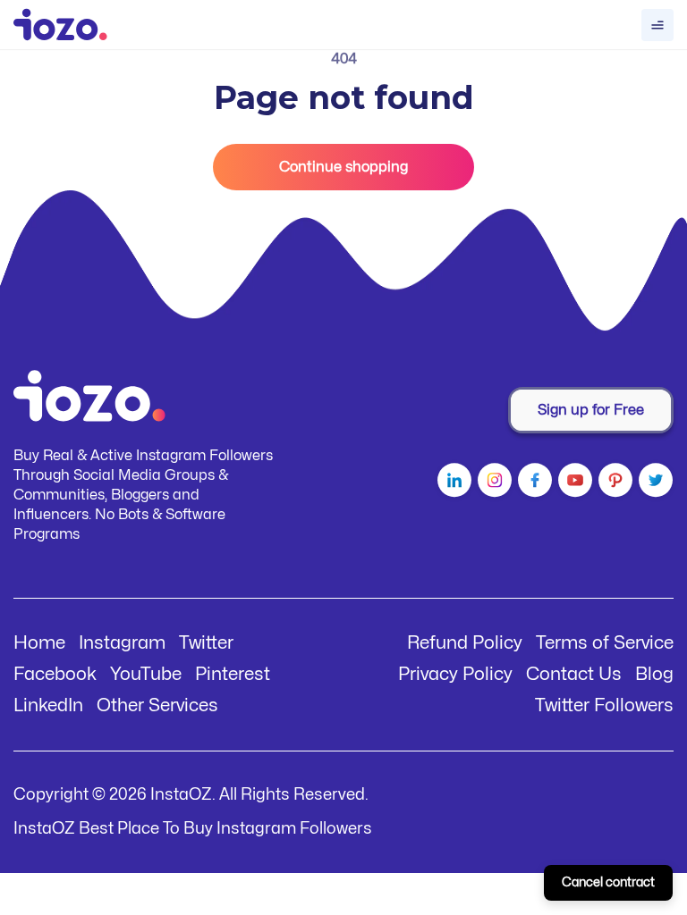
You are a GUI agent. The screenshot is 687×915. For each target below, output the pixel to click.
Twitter (206, 642)
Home (39, 642)
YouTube (146, 674)
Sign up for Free (591, 410)
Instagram (122, 642)
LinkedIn (48, 705)
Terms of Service (605, 642)
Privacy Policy (455, 674)
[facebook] (533, 483)
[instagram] (492, 483)
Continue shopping (343, 167)
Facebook (55, 674)
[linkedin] (452, 483)
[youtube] (573, 483)
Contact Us (574, 674)
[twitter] (653, 483)
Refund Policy (464, 642)
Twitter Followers (604, 705)
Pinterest (232, 674)
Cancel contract (608, 882)
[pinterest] (613, 483)
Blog (654, 674)
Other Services (157, 705)
